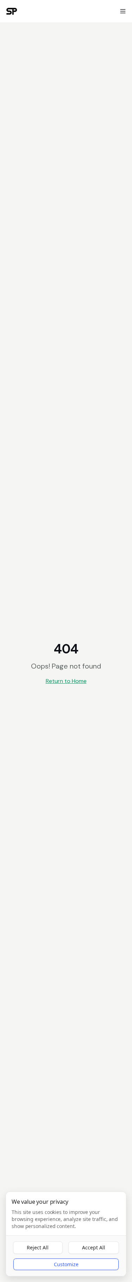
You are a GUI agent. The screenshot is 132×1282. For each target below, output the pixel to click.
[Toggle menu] (122, 11)
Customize (66, 1264)
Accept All (93, 1247)
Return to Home (66, 681)
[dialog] (66, 1234)
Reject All (38, 1247)
